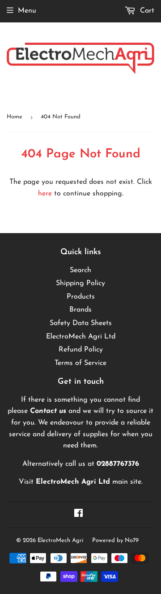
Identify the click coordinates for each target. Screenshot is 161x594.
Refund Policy (81, 349)
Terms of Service (80, 363)
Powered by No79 (115, 540)
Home (14, 117)
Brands (80, 309)
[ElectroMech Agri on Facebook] (78, 514)
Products (81, 296)
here (45, 193)
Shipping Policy (80, 283)
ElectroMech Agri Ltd (80, 336)
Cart (146, 10)
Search (80, 270)
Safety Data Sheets (81, 323)
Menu (27, 10)
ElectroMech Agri (60, 540)
